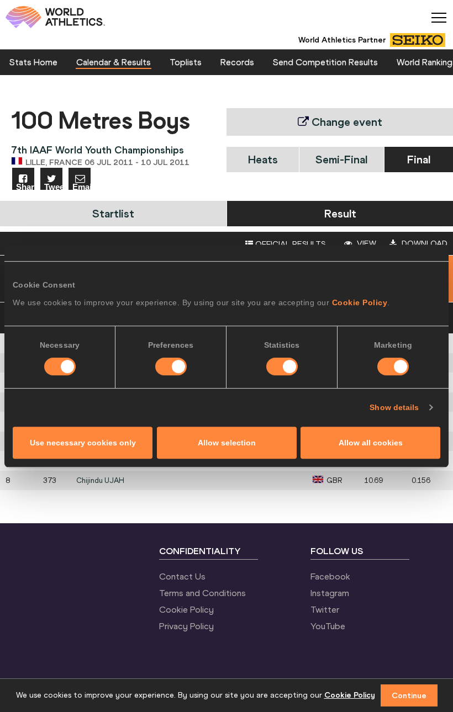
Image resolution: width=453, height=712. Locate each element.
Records (237, 61)
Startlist (113, 213)
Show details (394, 407)
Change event (345, 122)
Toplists (186, 61)
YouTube (327, 625)
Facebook (330, 576)
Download (423, 243)
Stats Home (33, 61)
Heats (263, 159)
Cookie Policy (360, 302)
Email (81, 186)
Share (25, 186)
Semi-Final (341, 159)
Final (418, 159)
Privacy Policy (186, 625)
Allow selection (227, 442)
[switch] (171, 366)
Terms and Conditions (202, 592)
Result (340, 213)
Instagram (329, 592)
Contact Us (182, 576)
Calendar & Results (113, 61)
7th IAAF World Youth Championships (97, 150)
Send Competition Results (325, 61)
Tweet (53, 186)
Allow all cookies (371, 442)
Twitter (324, 609)
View (365, 243)
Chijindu (100, 480)
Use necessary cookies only (83, 442)
